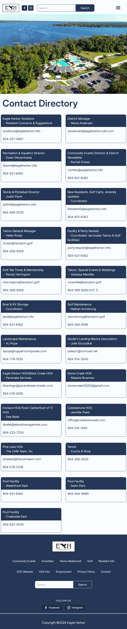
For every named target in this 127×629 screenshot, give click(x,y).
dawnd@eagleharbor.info (20, 165)
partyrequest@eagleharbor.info (89, 247)
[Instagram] (30, 8)
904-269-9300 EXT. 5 (83, 290)
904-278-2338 (13, 467)
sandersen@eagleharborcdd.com (91, 131)
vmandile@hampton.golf (84, 282)
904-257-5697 (13, 139)
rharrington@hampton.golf (21, 282)
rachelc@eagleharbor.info (85, 170)
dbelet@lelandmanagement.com (25, 424)
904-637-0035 (13, 524)
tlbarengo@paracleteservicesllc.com (28, 385)
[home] (10, 8)
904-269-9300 (13, 251)
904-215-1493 (77, 428)
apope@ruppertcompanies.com (25, 351)
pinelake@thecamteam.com (22, 459)
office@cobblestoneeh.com (86, 420)
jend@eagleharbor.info (18, 316)
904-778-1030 (13, 359)
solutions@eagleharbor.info (21, 131)
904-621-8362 (13, 173)
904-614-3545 (78, 359)
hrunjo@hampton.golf (18, 243)
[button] (118, 8)
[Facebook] (24, 8)
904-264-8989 (78, 493)
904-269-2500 (13, 212)
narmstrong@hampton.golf (86, 316)
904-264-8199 (78, 324)
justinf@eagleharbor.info (19, 204)
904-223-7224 (13, 432)
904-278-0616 (13, 393)
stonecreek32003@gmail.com (88, 385)
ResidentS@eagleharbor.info (87, 209)
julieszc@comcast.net (83, 351)
